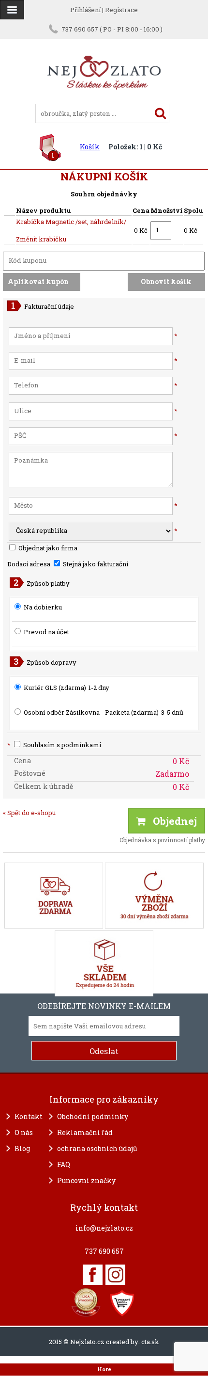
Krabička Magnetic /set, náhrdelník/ (71, 221)
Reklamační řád (85, 1132)
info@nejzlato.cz (104, 1228)
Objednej (171, 821)
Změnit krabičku (41, 239)
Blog (22, 1148)
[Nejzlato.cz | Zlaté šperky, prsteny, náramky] (103, 99)
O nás (24, 1132)
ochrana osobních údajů (97, 1148)
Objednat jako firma (47, 548)
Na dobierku (43, 607)
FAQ (63, 1164)
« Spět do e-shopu (29, 812)
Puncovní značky (86, 1180)
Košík (90, 146)
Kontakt (29, 1116)
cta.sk (150, 1341)
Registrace (121, 9)
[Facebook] (92, 1275)
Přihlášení (85, 9)
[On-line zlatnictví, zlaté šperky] (12, 9)
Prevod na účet (46, 631)
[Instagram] (115, 1275)
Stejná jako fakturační (94, 564)
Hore (104, 1369)
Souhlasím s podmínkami (54, 744)
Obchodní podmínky (92, 1116)
